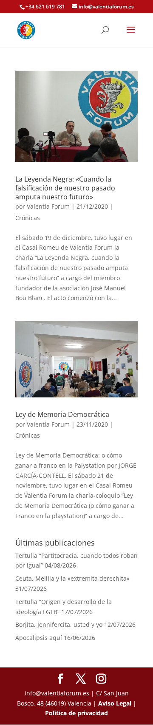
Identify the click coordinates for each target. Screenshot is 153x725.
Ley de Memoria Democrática (62, 414)
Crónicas (27, 218)
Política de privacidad (76, 713)
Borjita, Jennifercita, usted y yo (58, 624)
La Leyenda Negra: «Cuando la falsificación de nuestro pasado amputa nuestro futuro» (65, 187)
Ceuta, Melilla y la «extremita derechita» (72, 578)
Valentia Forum (48, 206)
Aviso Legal (114, 703)
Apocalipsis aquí (38, 638)
